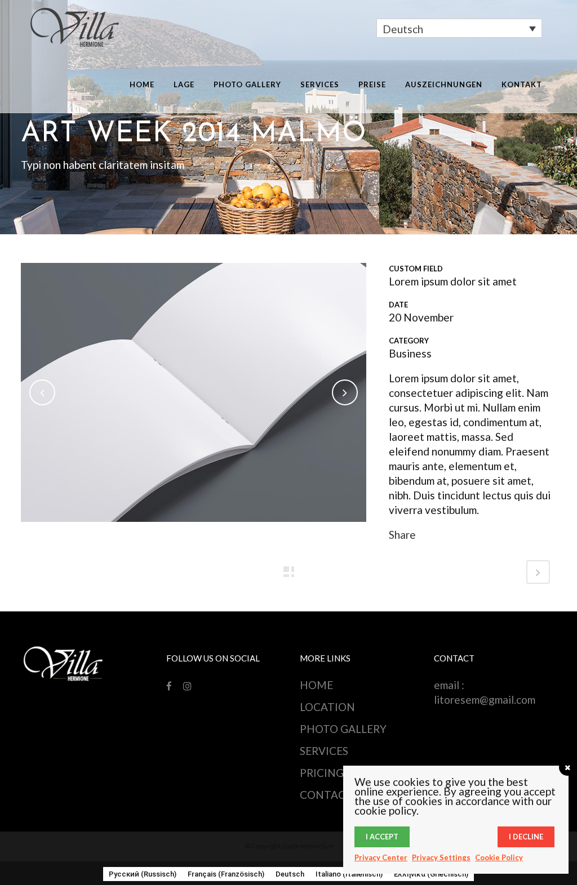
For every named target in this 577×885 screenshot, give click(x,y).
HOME (316, 684)
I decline (526, 836)
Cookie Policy (499, 857)
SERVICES (324, 750)
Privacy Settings (441, 857)
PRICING (322, 772)
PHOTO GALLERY (343, 728)
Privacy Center (380, 857)
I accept (382, 836)
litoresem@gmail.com (484, 699)
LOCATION (327, 706)
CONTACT (326, 794)
